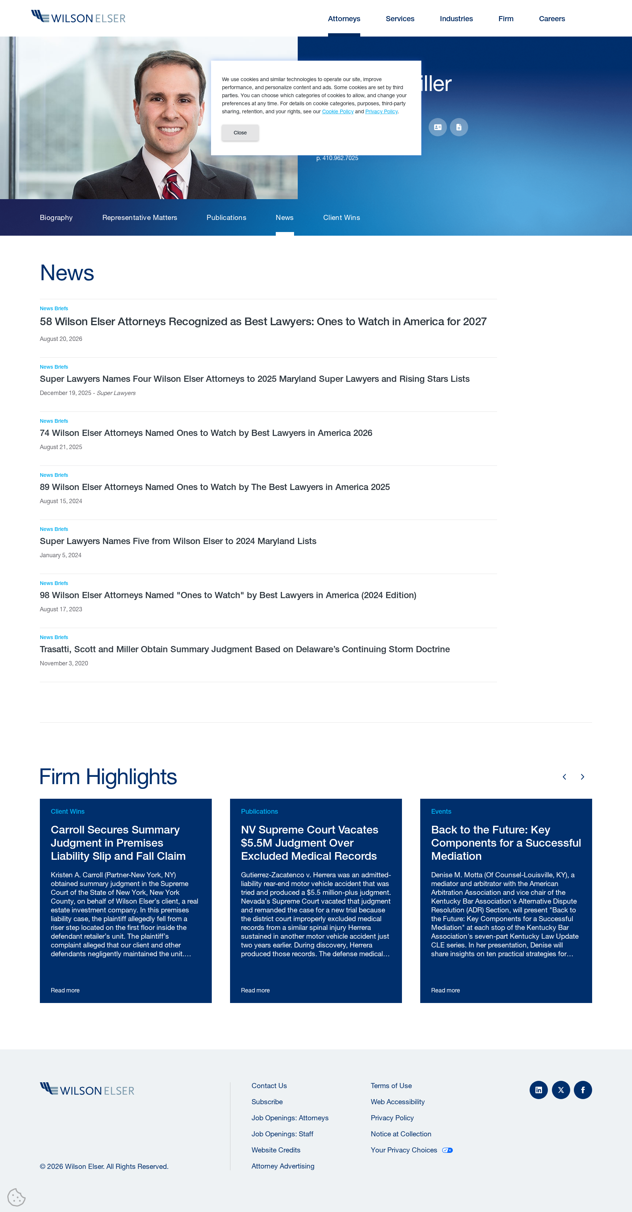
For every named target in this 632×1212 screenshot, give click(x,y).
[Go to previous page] (564, 777)
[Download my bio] (459, 127)
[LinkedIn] (539, 1090)
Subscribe (267, 1102)
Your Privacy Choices (404, 1150)
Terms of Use (391, 1086)
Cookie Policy (338, 111)
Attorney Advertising (283, 1166)
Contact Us (269, 1086)
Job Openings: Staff (282, 1134)
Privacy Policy (392, 1118)
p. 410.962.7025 (337, 157)
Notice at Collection (401, 1134)
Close (240, 133)
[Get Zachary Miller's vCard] (438, 127)
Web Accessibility (398, 1102)
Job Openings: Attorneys (290, 1118)
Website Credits (276, 1150)
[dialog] (316, 108)
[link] (56, 217)
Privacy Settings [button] (18, 1199)
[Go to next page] (582, 777)
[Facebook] (583, 1090)
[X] (561, 1090)
